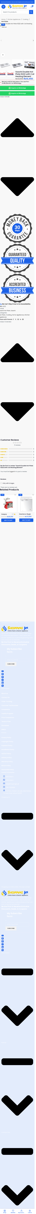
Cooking (25, 19)
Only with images (8, 483)
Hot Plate (4, 21)
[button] (33, 40)
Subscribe (10, 664)
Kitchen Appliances (14, 19)
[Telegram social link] (23, 319)
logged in (13, 471)
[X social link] (15, 319)
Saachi (13, 311)
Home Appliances (18, 315)
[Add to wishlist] (15, 495)
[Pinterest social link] (18, 319)
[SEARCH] (31, 12)
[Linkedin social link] (20, 319)
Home (3, 19)
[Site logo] (17, 7)
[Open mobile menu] (3, 7)
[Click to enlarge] (3, 55)
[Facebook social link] (13, 319)
